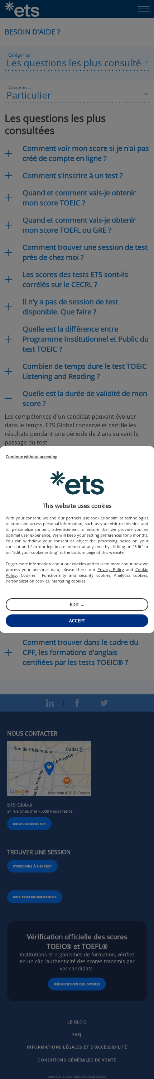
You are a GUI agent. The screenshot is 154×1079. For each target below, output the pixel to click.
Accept (77, 621)
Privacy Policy (110, 569)
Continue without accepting (31, 457)
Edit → (77, 605)
